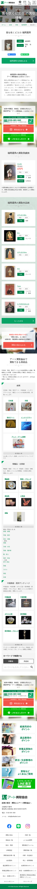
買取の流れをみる (18, 345)
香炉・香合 (6, 558)
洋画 (26, 44)
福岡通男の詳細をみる (18, 60)
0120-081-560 (10, 813)
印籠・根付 (6, 535)
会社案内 (9, 860)
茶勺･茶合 (6, 562)
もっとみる (18, 320)
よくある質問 (27, 840)
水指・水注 (6, 546)
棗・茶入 (6, 554)
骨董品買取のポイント (9, 870)
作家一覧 (28, 835)
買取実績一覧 (27, 850)
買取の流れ (9, 835)
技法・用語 (9, 845)
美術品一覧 (9, 840)
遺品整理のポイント (9, 865)
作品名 (26, 661)
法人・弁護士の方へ (9, 876)
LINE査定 (9, 850)
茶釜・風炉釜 (7, 550)
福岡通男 (27, 41)
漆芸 (4, 573)
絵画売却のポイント (27, 865)
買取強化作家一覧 (9, 855)
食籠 (4, 566)
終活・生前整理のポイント (27, 870)
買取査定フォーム (28, 845)
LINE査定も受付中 (19, 139)
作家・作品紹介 (28, 855)
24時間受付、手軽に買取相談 (18, 125)
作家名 (10, 661)
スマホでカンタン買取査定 (18, 135)
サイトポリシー (9, 881)
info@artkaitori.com (14, 816)
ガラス (5, 569)
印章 (4, 577)
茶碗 (4, 543)
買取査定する (19, 129)
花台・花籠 (6, 539)
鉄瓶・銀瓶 (6, 531)
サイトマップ (27, 881)
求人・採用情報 (28, 860)
